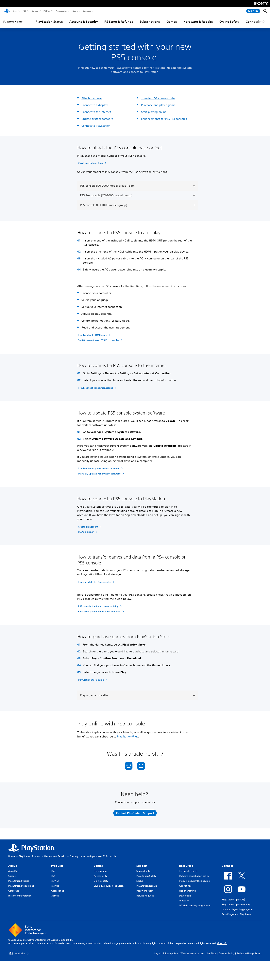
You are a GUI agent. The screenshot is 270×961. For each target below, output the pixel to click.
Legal (157, 953)
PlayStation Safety (146, 876)
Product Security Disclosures (194, 880)
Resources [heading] (186, 865)
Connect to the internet (96, 112)
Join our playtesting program (237, 909)
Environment (100, 871)
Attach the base (91, 98)
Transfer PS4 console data (158, 98)
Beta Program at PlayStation (237, 914)
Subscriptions (150, 21)
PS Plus (46, 10)
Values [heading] (98, 865)
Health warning (187, 890)
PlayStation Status (49, 21)
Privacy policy (170, 953)
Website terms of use (192, 953)
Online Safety (229, 21)
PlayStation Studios (18, 880)
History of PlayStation (19, 895)
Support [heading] (141, 865)
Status (139, 880)
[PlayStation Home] (7, 11)
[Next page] (263, 21)
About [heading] (12, 865)
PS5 (24, 10)
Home (11, 856)
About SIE (13, 871)
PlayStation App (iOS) (233, 899)
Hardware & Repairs (198, 21)
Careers (12, 876)
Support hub (143, 871)
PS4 (53, 876)
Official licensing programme (195, 905)
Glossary (184, 900)
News (74, 10)
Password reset (144, 890)
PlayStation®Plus (127, 736)
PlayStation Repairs (146, 885)
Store (14, 10)
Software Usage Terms (249, 953)
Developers (185, 895)
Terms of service (188, 871)
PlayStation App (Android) (236, 904)
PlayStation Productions (21, 885)
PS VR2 (55, 880)
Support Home (13, 21)
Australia (20, 953)
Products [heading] (57, 865)
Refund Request (145, 895)
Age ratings (185, 885)
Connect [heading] (227, 865)
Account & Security (83, 21)
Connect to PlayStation (95, 125)
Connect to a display (94, 105)
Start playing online (153, 112)
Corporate (13, 890)
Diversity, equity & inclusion (109, 885)
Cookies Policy (226, 953)
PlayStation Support (29, 856)
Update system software (97, 119)
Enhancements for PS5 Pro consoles (164, 119)
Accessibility (100, 876)
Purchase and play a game (158, 105)
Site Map (211, 953)
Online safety (101, 880)
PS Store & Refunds (118, 21)
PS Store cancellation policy (194, 876)
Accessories (61, 10)
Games (34, 10)
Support (87, 10)
